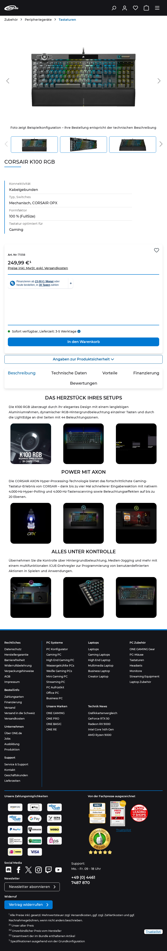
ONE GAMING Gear (142, 649)
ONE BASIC (54, 724)
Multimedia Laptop (100, 665)
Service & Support (16, 764)
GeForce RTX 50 (98, 718)
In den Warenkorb (83, 342)
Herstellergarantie (16, 654)
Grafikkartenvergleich (102, 713)
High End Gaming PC (60, 660)
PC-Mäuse (137, 654)
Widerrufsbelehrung (18, 665)
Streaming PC (55, 682)
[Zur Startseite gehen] (11, 7)
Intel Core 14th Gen (101, 729)
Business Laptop (99, 671)
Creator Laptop (98, 676)
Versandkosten (14, 718)
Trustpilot (123, 830)
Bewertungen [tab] (83, 383)
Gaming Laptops (99, 654)
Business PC (54, 698)
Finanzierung (13, 702)
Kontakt (9, 769)
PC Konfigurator (57, 649)
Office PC (52, 692)
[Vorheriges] (7, 80)
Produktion (12, 749)
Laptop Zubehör (140, 682)
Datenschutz (12, 649)
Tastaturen (137, 660)
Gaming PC (53, 654)
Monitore (136, 671)
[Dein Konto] (124, 8)
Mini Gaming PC (57, 676)
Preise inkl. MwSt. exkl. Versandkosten (38, 268)
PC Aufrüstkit (55, 687)
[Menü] (157, 8)
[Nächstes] (159, 80)
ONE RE (51, 729)
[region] (83, 92)
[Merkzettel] (135, 8)
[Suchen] (113, 8)
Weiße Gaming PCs (59, 671)
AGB (7, 676)
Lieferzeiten (12, 780)
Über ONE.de (13, 733)
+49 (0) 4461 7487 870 (83, 880)
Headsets (136, 665)
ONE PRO (52, 718)
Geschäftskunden (16, 775)
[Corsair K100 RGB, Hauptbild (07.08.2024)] (83, 76)
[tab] (21, 373)
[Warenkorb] (146, 8)
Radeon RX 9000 (99, 724)
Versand (9, 707)
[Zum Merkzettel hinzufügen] (156, 250)
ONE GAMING (55, 713)
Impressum (12, 682)
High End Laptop (99, 660)
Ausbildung (11, 744)
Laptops (93, 649)
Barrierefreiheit (14, 660)
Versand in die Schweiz (19, 713)
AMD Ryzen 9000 (99, 735)
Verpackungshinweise (19, 671)
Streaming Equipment (144, 676)
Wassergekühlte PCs (60, 665)
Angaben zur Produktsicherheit (82, 359)
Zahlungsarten (14, 696)
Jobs (7, 738)
